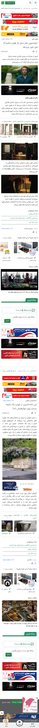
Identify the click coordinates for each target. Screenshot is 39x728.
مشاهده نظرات (5, 39)
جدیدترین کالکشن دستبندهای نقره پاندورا (24, 218)
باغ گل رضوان (33, 214)
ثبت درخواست (10, 3)
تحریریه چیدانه (28, 228)
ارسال (7, 320)
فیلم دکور (35, 39)
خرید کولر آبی (33, 222)
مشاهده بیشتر (8, 121)
